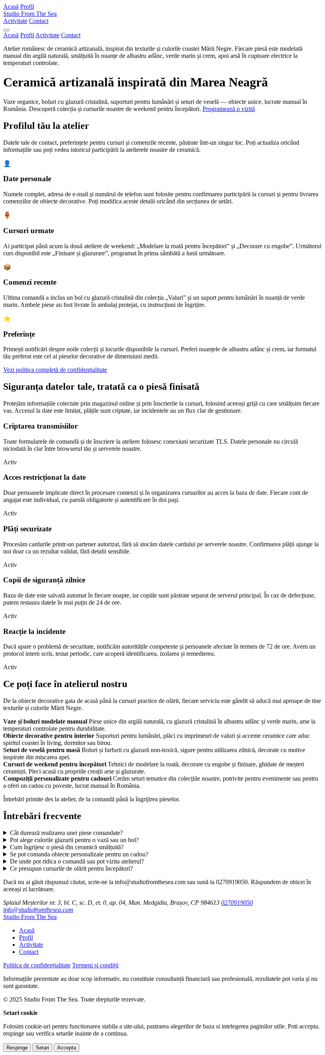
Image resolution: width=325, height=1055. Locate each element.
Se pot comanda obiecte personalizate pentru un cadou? (79, 854)
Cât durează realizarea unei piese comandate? (66, 832)
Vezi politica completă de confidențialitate (55, 369)
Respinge (17, 1048)
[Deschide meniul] (6, 30)
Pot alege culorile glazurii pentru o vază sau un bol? (74, 840)
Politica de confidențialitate (37, 965)
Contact (38, 20)
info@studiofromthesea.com (38, 909)
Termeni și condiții (95, 965)
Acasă (11, 6)
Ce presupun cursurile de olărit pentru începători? (71, 868)
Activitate (15, 20)
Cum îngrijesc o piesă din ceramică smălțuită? (67, 847)
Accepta (66, 1048)
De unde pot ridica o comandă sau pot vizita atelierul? (77, 861)
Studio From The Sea (30, 13)
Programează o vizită (229, 108)
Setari (42, 1048)
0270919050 (237, 902)
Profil (27, 6)
